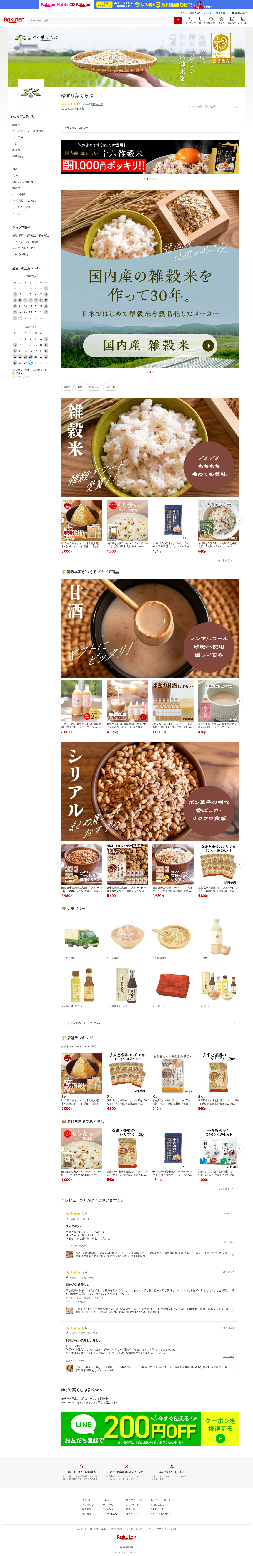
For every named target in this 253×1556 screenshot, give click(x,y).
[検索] (178, 20)
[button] (240, 13)
